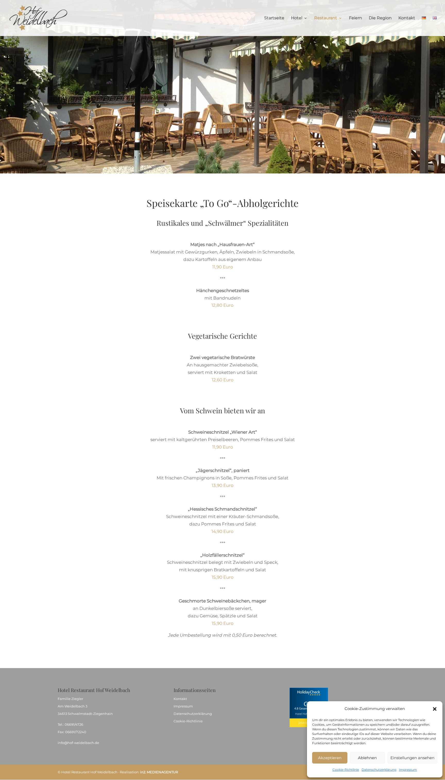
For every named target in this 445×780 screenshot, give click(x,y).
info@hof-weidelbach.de (78, 743)
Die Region (380, 18)
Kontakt (406, 18)
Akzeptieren (329, 757)
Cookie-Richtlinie (345, 770)
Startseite (274, 18)
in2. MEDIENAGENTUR (159, 772)
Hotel (296, 18)
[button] (434, 709)
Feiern (355, 18)
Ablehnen (367, 757)
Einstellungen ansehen (412, 757)
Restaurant (325, 18)
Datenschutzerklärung (379, 770)
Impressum (408, 770)
